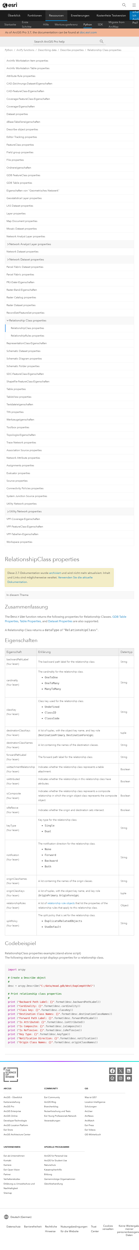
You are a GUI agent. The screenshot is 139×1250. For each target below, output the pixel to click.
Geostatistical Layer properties (24, 198)
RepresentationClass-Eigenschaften (27, 343)
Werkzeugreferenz (66, 24)
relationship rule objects (61, 903)
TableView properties (19, 396)
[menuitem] (24, 1097)
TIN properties (15, 412)
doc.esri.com (88, 32)
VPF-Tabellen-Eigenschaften (22, 534)
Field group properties (20, 152)
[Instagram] (120, 1078)
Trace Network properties (21, 442)
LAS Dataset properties (20, 205)
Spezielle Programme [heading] (56, 1147)
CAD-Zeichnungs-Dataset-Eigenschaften (29, 83)
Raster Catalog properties (21, 297)
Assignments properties (20, 465)
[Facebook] (112, 1071)
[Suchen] (124, 5)
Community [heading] (51, 1088)
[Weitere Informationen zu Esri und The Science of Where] (11, 1075)
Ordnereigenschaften (19, 167)
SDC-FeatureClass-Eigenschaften (25, 374)
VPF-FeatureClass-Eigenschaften (25, 526)
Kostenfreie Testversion (111, 15)
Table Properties (30, 621)
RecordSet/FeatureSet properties (25, 312)
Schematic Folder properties (23, 366)
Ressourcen (56, 15)
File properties (15, 160)
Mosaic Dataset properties (22, 228)
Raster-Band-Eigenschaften (22, 289)
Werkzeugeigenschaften (20, 419)
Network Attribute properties (23, 457)
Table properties (16, 389)
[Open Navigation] (134, 5)
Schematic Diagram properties (24, 358)
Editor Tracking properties (22, 137)
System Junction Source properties (27, 496)
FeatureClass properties (20, 144)
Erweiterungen (80, 15)
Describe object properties (22, 129)
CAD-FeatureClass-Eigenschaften (25, 91)
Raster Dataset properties (21, 305)
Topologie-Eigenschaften (21, 435)
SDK (100, 24)
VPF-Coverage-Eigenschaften (23, 519)
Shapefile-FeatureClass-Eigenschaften (28, 381)
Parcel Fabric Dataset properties (25, 267)
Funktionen (35, 15)
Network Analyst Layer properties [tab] (30, 244)
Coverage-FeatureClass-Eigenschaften (28, 99)
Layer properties (16, 213)
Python (87, 24)
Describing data (47, 50)
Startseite (10, 24)
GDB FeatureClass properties (23, 175)
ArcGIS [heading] (7, 1088)
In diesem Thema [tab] (17, 595)
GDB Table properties (19, 182)
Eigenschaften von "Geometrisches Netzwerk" (33, 190)
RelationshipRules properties (27, 335)
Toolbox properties (18, 427)
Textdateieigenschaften (20, 404)
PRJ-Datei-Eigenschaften (20, 282)
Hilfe (46, 24)
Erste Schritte (26, 24)
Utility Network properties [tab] (25, 511)
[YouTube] (128, 1078)
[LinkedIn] (128, 1071)
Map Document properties (22, 221)
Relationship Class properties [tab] (27, 320)
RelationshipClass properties (27, 328)
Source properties (17, 480)
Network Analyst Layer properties (26, 236)
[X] (120, 1071)
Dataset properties (17, 114)
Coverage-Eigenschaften (21, 106)
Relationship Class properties (104, 50)
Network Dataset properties (22, 251)
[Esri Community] (112, 1078)
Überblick (14, 15)
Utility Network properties (22, 503)
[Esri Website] (10, 5)
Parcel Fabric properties (20, 274)
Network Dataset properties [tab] (26, 259)
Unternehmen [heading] (12, 1147)
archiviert (55, 573)
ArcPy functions (25, 50)
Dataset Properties (60, 621)
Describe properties (72, 50)
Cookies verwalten (107, 1227)
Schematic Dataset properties (23, 351)
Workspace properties (19, 542)
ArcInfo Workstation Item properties (27, 60)
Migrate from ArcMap (117, 24)
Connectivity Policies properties (25, 488)
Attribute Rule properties (21, 76)
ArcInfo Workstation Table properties (28, 68)
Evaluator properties (18, 473)
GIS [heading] (86, 1088)
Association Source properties (24, 450)
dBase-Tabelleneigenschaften (23, 121)
